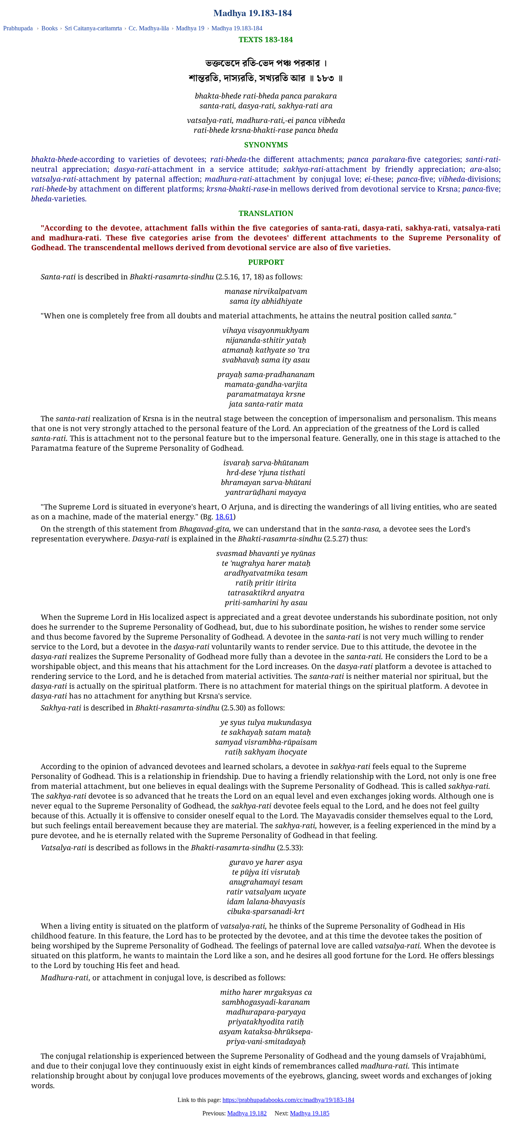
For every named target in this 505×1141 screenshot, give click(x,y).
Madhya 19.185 (309, 1113)
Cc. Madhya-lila (149, 28)
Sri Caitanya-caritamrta (93, 28)
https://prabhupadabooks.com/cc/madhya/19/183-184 (288, 1099)
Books (49, 28)
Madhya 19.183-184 (236, 28)
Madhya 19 (190, 28)
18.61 (224, 516)
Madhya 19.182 (247, 1113)
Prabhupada (18, 28)
